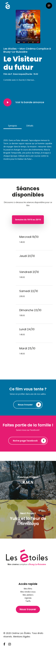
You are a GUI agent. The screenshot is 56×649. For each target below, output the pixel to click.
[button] (49, 5)
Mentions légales (21, 636)
